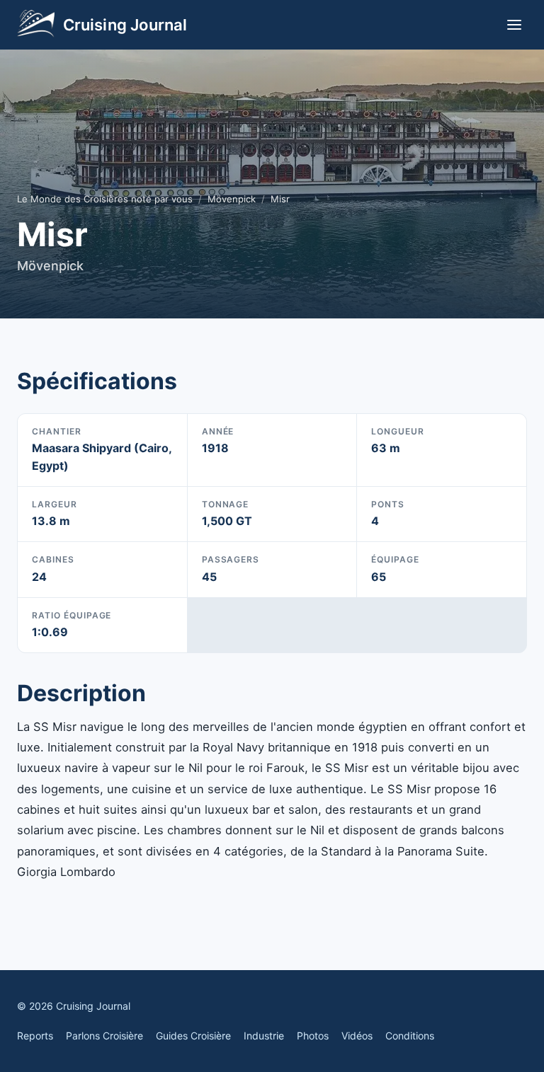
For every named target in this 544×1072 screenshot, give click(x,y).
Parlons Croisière (104, 1036)
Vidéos (357, 1036)
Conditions (409, 1036)
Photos (313, 1036)
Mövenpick (232, 198)
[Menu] (514, 25)
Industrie (264, 1036)
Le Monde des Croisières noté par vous (105, 198)
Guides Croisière (193, 1036)
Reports (35, 1036)
